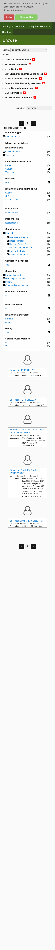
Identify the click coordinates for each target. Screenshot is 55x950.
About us (6, 32)
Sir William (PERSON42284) (23, 370)
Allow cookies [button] (26, 17)
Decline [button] (9, 17)
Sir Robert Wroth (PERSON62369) (26, 521)
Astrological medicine (13, 26)
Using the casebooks (39, 26)
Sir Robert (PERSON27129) (23, 400)
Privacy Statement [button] (13, 10)
